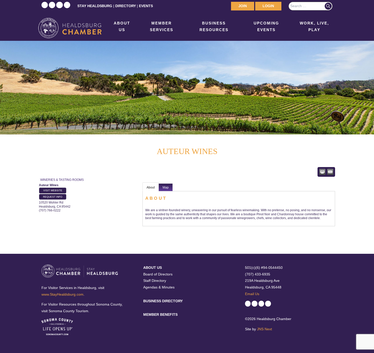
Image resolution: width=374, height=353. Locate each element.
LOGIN (268, 6)
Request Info (52, 196)
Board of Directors (157, 274)
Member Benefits (160, 314)
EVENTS (146, 6)
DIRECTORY (125, 6)
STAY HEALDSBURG (94, 6)
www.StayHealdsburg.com (62, 294)
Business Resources (213, 26)
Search (328, 6)
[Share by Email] (330, 172)
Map (166, 187)
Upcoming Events (266, 26)
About (151, 187)
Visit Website (52, 190)
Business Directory (163, 301)
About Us (122, 26)
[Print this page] (322, 172)
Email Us (252, 294)
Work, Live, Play (314, 26)
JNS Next (264, 329)
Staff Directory (154, 281)
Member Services (161, 26)
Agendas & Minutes (159, 287)
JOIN (242, 6)
